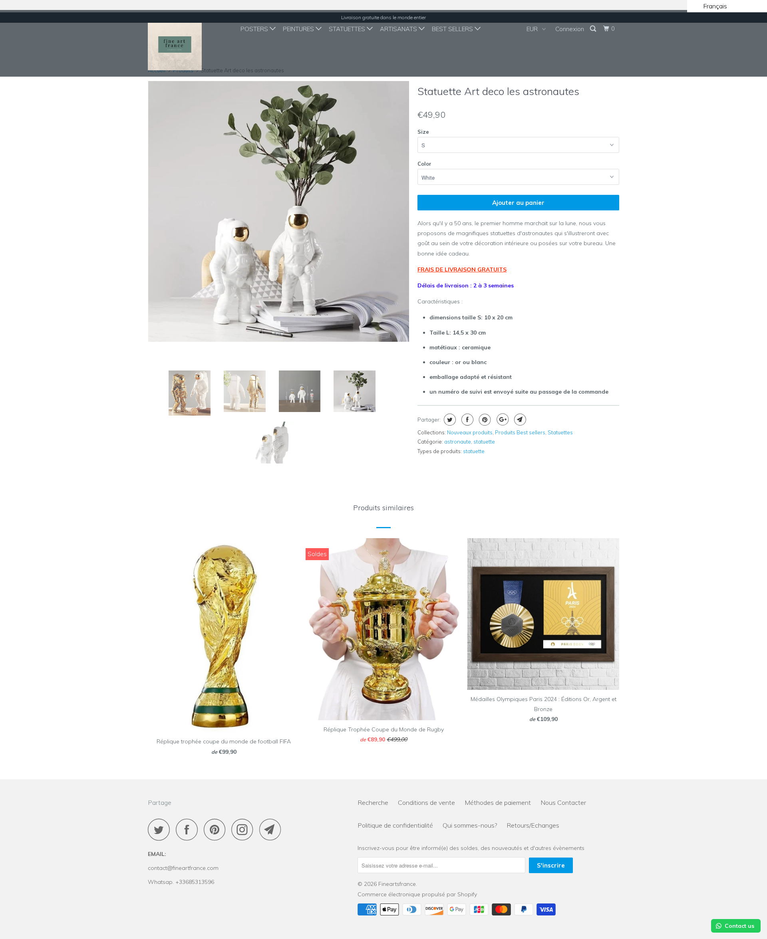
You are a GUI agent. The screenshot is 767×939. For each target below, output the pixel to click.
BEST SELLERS (453, 29)
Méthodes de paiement (498, 802)
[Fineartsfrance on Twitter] (161, 829)
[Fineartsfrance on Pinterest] (217, 829)
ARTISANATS (399, 29)
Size (423, 132)
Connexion (569, 29)
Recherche (373, 802)
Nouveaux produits (470, 432)
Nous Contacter (563, 802)
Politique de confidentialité (395, 825)
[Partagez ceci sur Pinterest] (484, 420)
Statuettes (560, 432)
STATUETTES (348, 29)
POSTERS (255, 29)
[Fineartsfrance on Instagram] (244, 829)
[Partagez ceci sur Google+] (502, 420)
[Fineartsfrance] (189, 43)
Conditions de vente (426, 802)
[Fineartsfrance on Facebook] (189, 829)
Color (424, 163)
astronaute (457, 441)
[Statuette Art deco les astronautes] (278, 211)
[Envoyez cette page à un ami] (519, 420)
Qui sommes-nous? (470, 825)
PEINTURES (299, 29)
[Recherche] (593, 29)
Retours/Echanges (533, 825)
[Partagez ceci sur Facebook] (466, 420)
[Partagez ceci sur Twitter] (449, 420)
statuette (484, 441)
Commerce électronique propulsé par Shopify (417, 894)
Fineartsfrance (397, 883)
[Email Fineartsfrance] (272, 829)
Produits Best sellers (520, 432)
